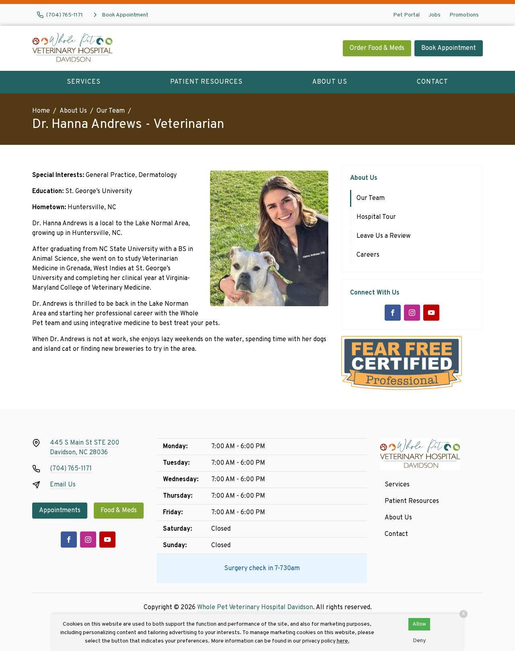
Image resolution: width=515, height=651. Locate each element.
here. (343, 641)
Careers (367, 255)
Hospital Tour (376, 217)
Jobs (434, 15)
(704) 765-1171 (71, 469)
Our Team (111, 111)
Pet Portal (406, 15)
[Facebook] (393, 313)
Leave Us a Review (383, 236)
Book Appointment (448, 48)
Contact (432, 82)
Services (84, 82)
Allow (419, 624)
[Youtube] (431, 313)
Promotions (464, 15)
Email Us (63, 485)
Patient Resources (206, 82)
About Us (329, 82)
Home (41, 111)
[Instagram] (412, 313)
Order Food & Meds (377, 48)
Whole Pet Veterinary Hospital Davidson (255, 608)
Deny (419, 640)
